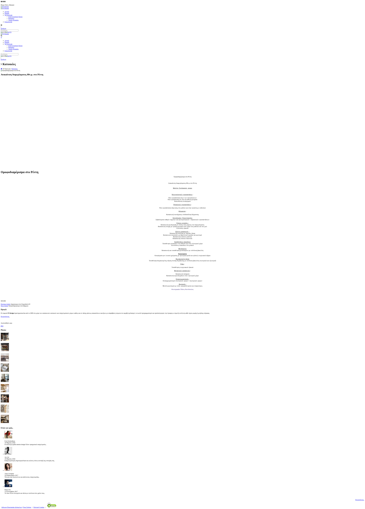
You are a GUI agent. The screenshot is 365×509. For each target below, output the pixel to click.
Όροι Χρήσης (27, 507)
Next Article (4, 306)
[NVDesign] (5, 7)
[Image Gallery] (5, 340)
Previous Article (5, 304)
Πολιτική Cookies (38, 507)
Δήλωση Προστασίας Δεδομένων (12, 507)
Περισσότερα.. (5, 316)
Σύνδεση (3, 28)
